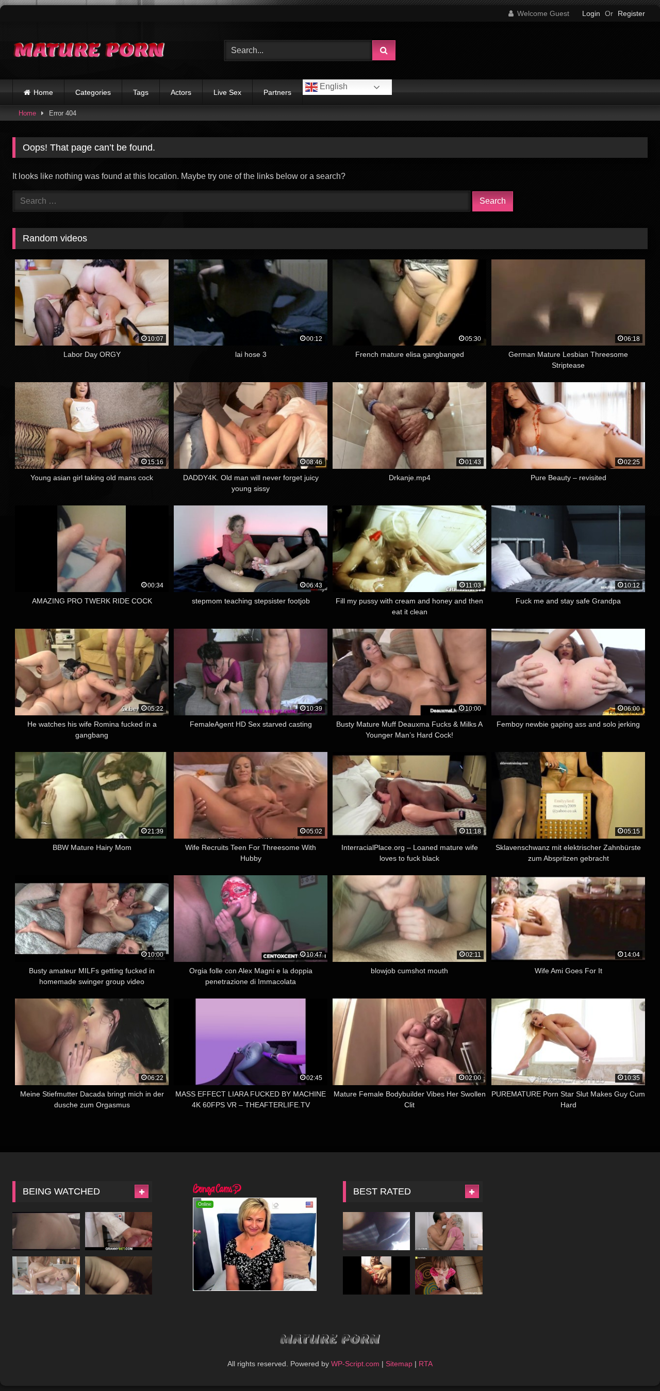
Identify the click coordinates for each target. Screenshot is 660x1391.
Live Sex (227, 92)
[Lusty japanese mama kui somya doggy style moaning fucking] (119, 1275)
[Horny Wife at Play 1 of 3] (46, 1231)
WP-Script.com (355, 1364)
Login (591, 13)
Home (43, 92)
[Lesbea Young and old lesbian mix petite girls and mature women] (46, 1275)
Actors (181, 92)
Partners (277, 92)
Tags (140, 92)
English (333, 86)
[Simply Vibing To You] (376, 1275)
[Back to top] (628, 1360)
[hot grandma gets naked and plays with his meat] (119, 1231)
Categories (93, 92)
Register (631, 13)
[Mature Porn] (89, 51)
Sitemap (399, 1364)
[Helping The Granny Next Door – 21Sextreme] (449, 1231)
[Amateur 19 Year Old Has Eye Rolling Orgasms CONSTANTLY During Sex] (449, 1275)
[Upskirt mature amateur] (376, 1231)
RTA (426, 1364)
